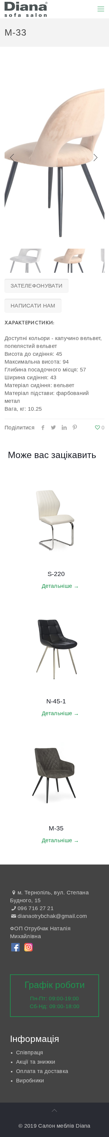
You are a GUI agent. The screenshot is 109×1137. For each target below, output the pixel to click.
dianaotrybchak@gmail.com (52, 916)
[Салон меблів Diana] (26, 9)
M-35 (56, 828)
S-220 (56, 573)
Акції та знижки (35, 1062)
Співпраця (29, 1052)
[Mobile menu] (101, 9)
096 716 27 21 (36, 908)
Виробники (30, 1081)
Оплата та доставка (42, 1071)
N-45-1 (56, 701)
